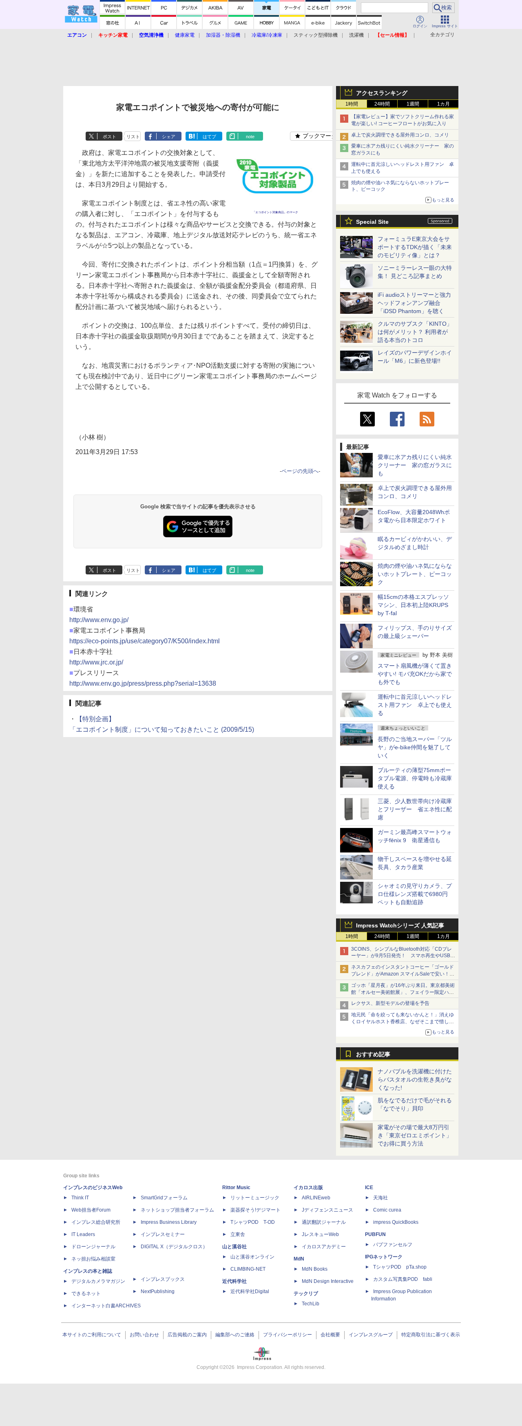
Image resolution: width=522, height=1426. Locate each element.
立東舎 (237, 1234)
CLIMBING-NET (247, 1269)
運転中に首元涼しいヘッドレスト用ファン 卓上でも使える (415, 704)
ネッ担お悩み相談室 (93, 1259)
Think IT (80, 1198)
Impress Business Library (169, 1222)
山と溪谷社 (234, 1246)
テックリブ (306, 1293)
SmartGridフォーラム (164, 1198)
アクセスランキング (381, 93)
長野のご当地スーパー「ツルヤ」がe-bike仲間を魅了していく (415, 747)
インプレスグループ (371, 1335)
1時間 (351, 104)
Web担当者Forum (91, 1210)
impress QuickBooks (395, 1222)
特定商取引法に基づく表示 (430, 1335)
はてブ (209, 136)
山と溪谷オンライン (252, 1257)
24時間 (382, 104)
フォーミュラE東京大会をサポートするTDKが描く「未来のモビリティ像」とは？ (415, 247)
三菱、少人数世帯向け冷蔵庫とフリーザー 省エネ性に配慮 (415, 809)
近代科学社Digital (249, 1291)
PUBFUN (375, 1234)
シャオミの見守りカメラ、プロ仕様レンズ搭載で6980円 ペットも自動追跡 (415, 894)
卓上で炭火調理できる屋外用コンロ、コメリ (400, 135)
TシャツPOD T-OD (252, 1222)
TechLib (310, 1304)
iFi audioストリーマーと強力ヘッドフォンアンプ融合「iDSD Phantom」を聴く (414, 302)
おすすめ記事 (373, 1054)
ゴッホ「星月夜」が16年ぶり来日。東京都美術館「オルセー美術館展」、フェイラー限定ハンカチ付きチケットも (403, 992)
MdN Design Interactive (328, 1281)
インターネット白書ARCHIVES (106, 1306)
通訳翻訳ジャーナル (324, 1222)
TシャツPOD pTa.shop (400, 1267)
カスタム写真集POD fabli (402, 1279)
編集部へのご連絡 (234, 1335)
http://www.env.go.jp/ (98, 619)
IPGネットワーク (384, 1257)
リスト (133, 136)
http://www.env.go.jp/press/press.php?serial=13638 (142, 683)
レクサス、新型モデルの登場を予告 (390, 1003)
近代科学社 (234, 1281)
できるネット (86, 1293)
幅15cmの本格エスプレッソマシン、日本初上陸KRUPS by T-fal (413, 605)
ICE (369, 1187)
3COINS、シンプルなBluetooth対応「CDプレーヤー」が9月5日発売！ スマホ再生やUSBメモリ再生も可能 (403, 956)
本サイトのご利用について (91, 1335)
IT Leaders (83, 1234)
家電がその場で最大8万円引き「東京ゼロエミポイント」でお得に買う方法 (415, 1135)
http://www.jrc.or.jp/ (96, 662)
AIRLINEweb (316, 1198)
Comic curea (387, 1210)
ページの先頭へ (300, 471)
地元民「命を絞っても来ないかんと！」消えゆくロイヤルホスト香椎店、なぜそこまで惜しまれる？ (402, 1021)
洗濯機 (356, 35)
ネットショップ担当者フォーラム (177, 1210)
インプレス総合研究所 (95, 1222)
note (250, 136)
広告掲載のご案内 (187, 1335)
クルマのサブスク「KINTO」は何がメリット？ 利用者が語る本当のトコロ (415, 331)
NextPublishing (158, 1291)
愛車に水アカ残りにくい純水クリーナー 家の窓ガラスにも (415, 465)
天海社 (380, 1198)
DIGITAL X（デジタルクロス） (174, 1246)
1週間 (413, 104)
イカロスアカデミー (324, 1246)
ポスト (109, 136)
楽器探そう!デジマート (255, 1210)
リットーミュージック (254, 1198)
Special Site (372, 222)
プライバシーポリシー (287, 1335)
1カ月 (443, 104)
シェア (168, 136)
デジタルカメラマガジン (98, 1281)
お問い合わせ (144, 1335)
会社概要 (330, 1335)
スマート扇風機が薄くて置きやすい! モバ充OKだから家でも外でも (415, 673)
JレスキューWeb (320, 1234)
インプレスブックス (163, 1279)
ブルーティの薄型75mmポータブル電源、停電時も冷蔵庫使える (415, 778)
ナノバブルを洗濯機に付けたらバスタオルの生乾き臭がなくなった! (415, 1079)
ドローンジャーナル (93, 1246)
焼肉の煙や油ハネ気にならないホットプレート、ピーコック (415, 574)
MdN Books (314, 1269)
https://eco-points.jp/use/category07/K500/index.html (144, 641)
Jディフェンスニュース (327, 1210)
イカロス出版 (308, 1187)
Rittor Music (236, 1187)
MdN (299, 1259)
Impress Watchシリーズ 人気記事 (400, 925)
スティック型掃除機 (316, 35)
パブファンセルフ (392, 1244)
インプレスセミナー (163, 1234)
